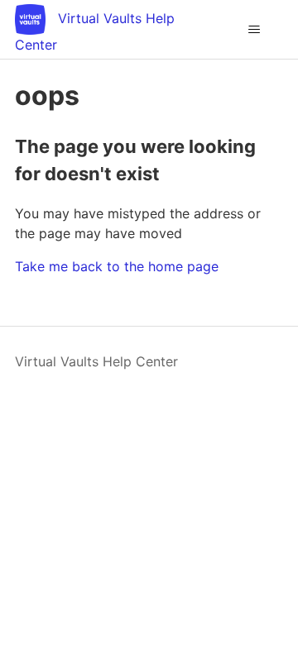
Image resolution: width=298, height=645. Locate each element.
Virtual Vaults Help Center (96, 361)
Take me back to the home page (117, 266)
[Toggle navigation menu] (253, 30)
